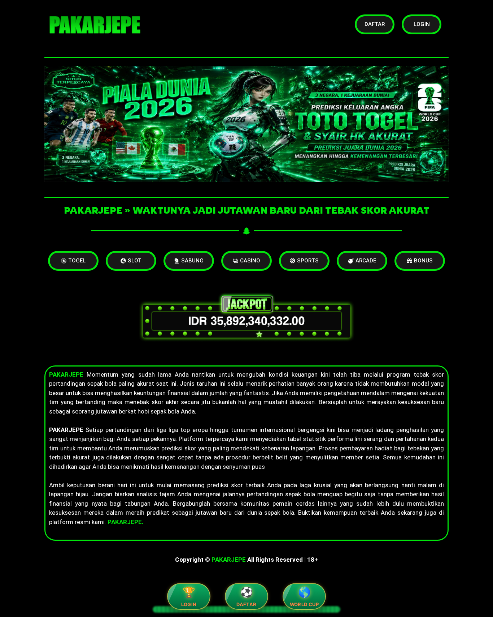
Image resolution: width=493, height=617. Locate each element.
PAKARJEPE (228, 559)
